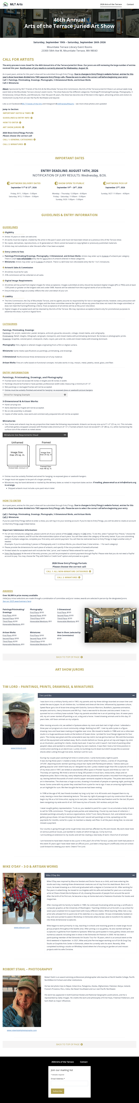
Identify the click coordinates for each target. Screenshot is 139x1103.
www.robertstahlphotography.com (22, 1030)
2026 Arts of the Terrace (111, 4)
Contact (130, 4)
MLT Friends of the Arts (32, 103)
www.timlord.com (18, 748)
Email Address (58, 1078)
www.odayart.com (22, 927)
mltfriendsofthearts (65, 103)
